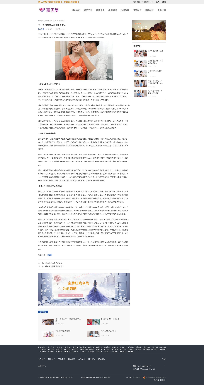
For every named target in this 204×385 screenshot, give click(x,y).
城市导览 (91, 359)
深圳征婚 (75, 349)
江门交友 (59, 347)
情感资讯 (62, 21)
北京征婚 (154, 347)
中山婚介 (154, 349)
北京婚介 (91, 351)
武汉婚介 (115, 351)
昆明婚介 (131, 349)
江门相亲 (67, 347)
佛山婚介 (123, 347)
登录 (157, 2)
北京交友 (75, 351)
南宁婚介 (107, 349)
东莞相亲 (123, 351)
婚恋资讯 (88, 10)
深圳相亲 (91, 347)
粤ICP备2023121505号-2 (133, 377)
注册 (164, 2)
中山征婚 (51, 349)
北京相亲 (83, 351)
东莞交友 (138, 347)
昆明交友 (99, 349)
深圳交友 (83, 347)
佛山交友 (107, 347)
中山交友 (138, 349)
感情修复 (100, 10)
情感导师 (149, 10)
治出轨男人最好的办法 (53, 263)
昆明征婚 (162, 347)
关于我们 (161, 10)
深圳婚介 (99, 347)
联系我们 (51, 359)
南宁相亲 (115, 349)
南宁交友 (123, 349)
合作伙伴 (81, 359)
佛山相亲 (115, 347)
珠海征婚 (43, 349)
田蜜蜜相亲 (84, 349)
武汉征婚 (146, 347)
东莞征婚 (59, 349)
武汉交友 (99, 351)
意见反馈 (61, 359)
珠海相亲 (43, 351)
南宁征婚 (51, 347)
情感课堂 (137, 10)
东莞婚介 (131, 351)
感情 (49, 255)
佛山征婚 (67, 349)
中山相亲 (146, 349)
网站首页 (76, 10)
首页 (54, 21)
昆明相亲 (67, 351)
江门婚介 (75, 347)
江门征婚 (131, 347)
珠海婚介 (51, 351)
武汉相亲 (107, 351)
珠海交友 (162, 349)
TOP (164, 359)
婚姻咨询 (112, 10)
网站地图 (156, 380)
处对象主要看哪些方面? (54, 266)
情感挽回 (59, 351)
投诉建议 (101, 359)
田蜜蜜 (91, 349)
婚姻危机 (125, 10)
